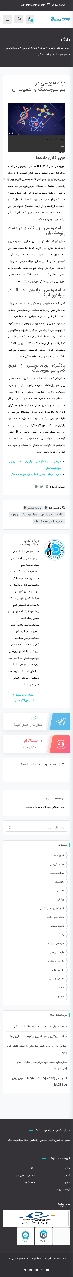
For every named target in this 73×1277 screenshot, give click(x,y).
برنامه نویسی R (32, 508)
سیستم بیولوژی (55, 943)
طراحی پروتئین (56, 961)
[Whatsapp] (42, 1270)
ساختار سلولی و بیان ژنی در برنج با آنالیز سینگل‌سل (38, 1027)
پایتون (14, 515)
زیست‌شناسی (57, 926)
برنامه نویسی (57, 864)
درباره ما (65, 1182)
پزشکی (60, 900)
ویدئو (61, 996)
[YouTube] (47, 1270)
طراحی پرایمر (57, 952)
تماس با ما (64, 1175)
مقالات (60, 987)
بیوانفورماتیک (29, 515)
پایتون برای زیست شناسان (49, 521)
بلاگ (32, 1168)
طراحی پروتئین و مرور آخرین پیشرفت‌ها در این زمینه (38, 1036)
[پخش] (62, 146)
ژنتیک (60, 935)
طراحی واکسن (56, 979)
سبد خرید (29, 1182)
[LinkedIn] (25, 1270)
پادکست (59, 882)
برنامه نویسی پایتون (52, 515)
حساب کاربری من (25, 1175)
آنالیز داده (58, 856)
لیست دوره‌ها (63, 1189)
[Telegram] (30, 1270)
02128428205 (58, 5)
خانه (67, 1168)
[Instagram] (36, 1270)
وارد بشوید (31, 807)
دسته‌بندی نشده (55, 917)
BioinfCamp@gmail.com (32, 5)
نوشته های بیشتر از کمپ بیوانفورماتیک (23, 697)
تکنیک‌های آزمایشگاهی (52, 908)
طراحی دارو (58, 970)
